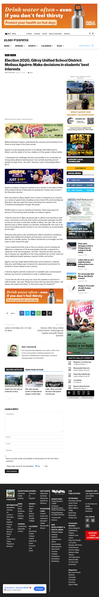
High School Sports (31, 513)
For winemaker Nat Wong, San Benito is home (86, 276)
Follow (89, 185)
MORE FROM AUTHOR (34, 370)
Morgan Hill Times (75, 545)
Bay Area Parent (74, 572)
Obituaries (44, 493)
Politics (20, 518)
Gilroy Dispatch (74, 528)
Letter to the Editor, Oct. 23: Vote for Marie (18, 329)
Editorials (21, 529)
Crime (20, 514)
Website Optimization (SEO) (56, 539)
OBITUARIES (45, 491)
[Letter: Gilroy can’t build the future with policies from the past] (54, 381)
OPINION (21, 524)
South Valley (73, 584)
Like (91, 180)
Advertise (21, 493)
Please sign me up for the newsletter (20, 466)
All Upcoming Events (32, 531)
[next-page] (10, 398)
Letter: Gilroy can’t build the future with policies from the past (54, 391)
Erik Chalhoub (10, 73)
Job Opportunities (92, 493)
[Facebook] (89, 33)
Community (22, 526)
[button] (87, 45)
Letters (20, 531)
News (7, 55)
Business (21, 511)
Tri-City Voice (73, 562)
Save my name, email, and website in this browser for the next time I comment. (32, 459)
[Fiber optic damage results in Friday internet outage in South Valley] (34, 381)
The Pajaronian (74, 557)
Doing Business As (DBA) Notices (57, 514)
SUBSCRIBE (11, 499)
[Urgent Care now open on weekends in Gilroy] (14, 381)
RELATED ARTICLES (14, 370)
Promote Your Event (32, 548)
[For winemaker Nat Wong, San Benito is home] (71, 276)
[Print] (49, 313)
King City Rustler (74, 540)
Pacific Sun (72, 518)
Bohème (71, 575)
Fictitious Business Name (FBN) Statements (58, 508)
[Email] (44, 313)
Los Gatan (72, 543)
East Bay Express (74, 501)
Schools (13, 55)
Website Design (57, 532)
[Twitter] (27, 313)
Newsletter (11, 507)
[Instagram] (92, 33)
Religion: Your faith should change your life (86, 288)
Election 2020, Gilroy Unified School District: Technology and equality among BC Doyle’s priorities (50, 332)
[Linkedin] (33, 313)
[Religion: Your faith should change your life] (71, 288)
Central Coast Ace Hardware (44, 516)
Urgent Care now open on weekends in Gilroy (80, 231)
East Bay (71, 582)
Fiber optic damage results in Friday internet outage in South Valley (33, 391)
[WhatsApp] (38, 313)
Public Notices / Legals (57, 502)
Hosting (54, 534)
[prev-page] (6, 398)
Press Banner (73, 547)
